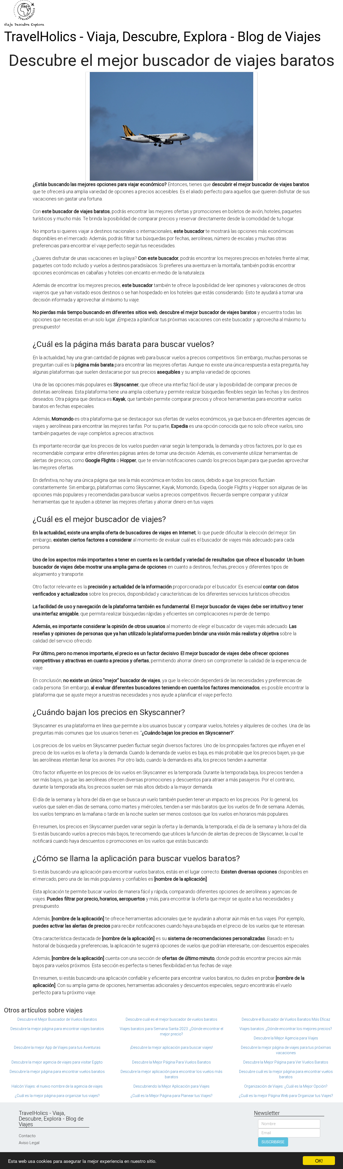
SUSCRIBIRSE (273, 1142)
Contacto (27, 1135)
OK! (319, 1160)
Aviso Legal (29, 1142)
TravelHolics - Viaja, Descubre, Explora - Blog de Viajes (162, 36)
